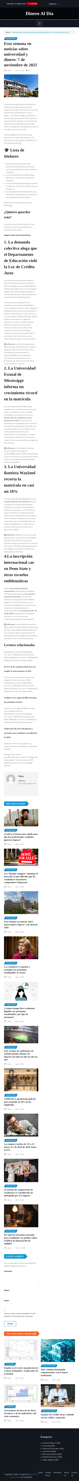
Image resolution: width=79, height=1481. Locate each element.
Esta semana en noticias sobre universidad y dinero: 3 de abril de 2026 (21, 924)
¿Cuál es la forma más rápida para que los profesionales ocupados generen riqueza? (21, 837)
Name (7, 1290)
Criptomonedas (49, 1443)
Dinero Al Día (39, 13)
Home (8, 32)
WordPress (33, 1474)
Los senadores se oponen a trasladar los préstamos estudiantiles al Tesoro (17, 969)
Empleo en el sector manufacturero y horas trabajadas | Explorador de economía (21, 1371)
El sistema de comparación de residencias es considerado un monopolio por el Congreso (18, 1192)
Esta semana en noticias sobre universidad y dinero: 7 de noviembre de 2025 (41, 32)
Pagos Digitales (48, 1460)
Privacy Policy (48, 1474)
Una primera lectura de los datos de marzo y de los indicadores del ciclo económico (20, 1413)
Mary (9, 70)
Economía (46, 1446)
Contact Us (74, 1474)
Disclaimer (57, 1472)
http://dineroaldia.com (27, 783)
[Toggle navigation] (39, 23)
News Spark (16, 1477)
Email (7, 1300)
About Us (66, 1474)
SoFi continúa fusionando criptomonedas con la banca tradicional (54, 1372)
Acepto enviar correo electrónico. (17, 235)
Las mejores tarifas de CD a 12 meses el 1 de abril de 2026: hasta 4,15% (20, 1147)
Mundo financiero (49, 1457)
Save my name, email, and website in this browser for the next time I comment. (20, 1314)
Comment (8, 1271)
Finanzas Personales (50, 1448)
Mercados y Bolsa (49, 1454)
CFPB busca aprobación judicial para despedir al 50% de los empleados (19, 1102)
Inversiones (47, 1451)
